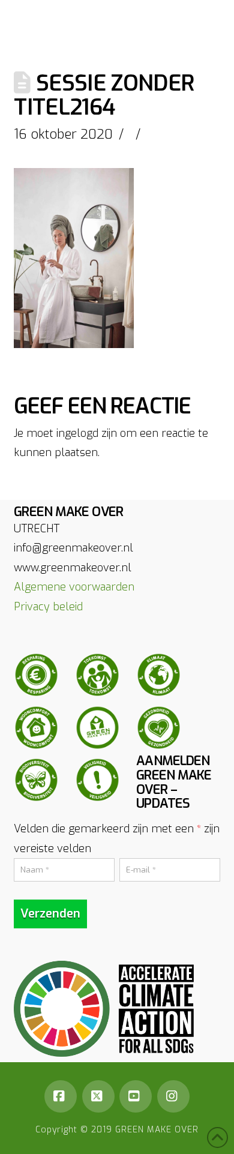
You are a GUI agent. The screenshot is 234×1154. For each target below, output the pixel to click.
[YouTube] (135, 1096)
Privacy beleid (48, 607)
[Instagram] (173, 1096)
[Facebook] (60, 1096)
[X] (98, 1096)
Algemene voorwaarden (74, 587)
